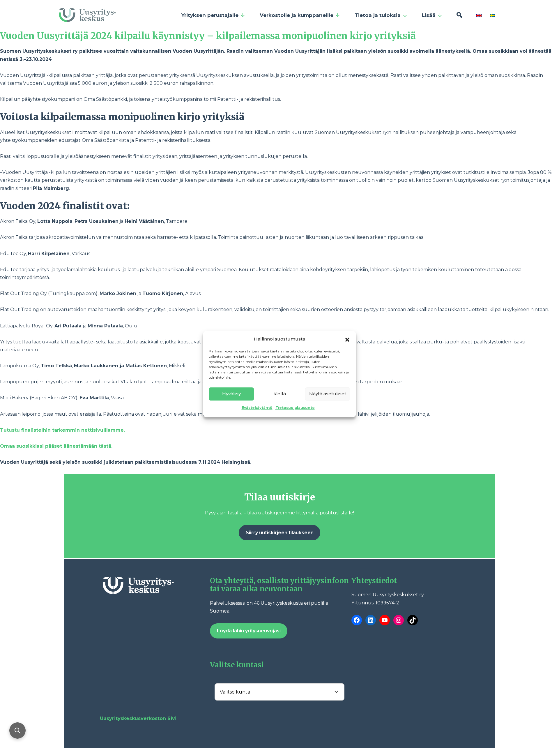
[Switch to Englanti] (480, 15)
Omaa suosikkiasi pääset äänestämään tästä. (56, 446)
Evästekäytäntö (257, 407)
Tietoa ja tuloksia (378, 15)
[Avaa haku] (17, 730)
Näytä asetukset (327, 393)
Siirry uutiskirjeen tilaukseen (280, 532)
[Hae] (459, 15)
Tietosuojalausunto (295, 407)
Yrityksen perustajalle (209, 15)
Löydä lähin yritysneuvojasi (249, 631)
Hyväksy (231, 393)
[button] (347, 339)
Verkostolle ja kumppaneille (296, 15)
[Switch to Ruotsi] (493, 15)
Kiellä (279, 393)
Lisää (429, 15)
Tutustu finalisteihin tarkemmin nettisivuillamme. (62, 430)
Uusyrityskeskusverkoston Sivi (138, 718)
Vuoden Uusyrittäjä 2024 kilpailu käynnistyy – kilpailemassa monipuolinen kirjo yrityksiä (209, 36)
